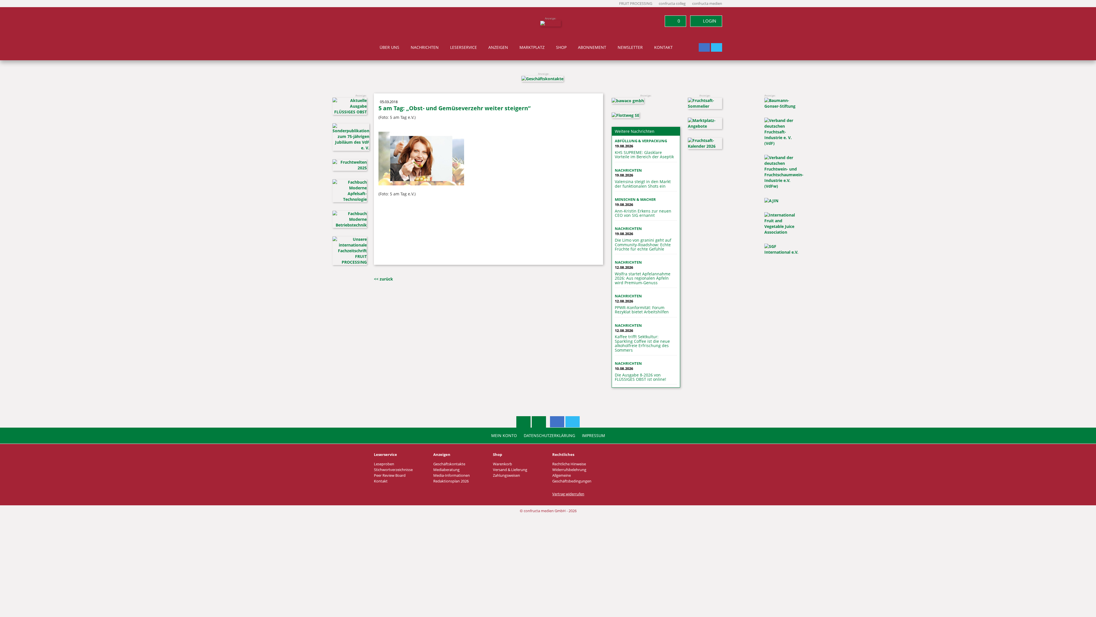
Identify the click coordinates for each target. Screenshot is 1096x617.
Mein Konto (504, 435)
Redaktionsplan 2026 (451, 481)
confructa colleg (672, 3)
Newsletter (630, 47)
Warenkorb (502, 464)
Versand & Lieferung (510, 469)
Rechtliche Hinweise (569, 464)
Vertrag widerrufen (568, 494)
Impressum (593, 435)
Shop (561, 47)
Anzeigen (498, 47)
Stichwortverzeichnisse (393, 469)
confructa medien (707, 3)
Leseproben (384, 464)
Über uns (389, 47)
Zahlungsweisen (506, 475)
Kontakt (663, 47)
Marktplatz (532, 47)
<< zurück (383, 279)
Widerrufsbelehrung (569, 469)
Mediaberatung (446, 469)
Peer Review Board (390, 475)
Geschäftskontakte (449, 464)
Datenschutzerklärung (549, 435)
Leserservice (463, 47)
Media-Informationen (451, 475)
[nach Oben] (523, 422)
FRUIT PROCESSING (635, 3)
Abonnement (592, 47)
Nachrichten (425, 47)
